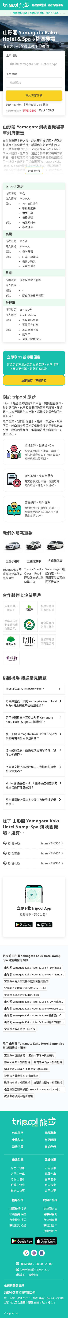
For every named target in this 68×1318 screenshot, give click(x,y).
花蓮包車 (50, 1174)
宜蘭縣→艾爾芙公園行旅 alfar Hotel (25, 988)
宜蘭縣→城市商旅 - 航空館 (19, 1029)
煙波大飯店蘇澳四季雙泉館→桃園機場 (26, 1069)
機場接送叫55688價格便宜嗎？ (25, 689)
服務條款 (33, 1274)
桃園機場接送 (17, 1209)
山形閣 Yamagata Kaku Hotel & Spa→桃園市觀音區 (34, 1022)
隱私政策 (20, 1274)
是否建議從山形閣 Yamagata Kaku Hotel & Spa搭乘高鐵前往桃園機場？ (31, 703)
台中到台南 (50, 1231)
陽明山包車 (18, 1179)
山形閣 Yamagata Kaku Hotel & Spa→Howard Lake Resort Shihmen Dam (34, 1008)
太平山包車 (18, 1174)
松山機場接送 (17, 1214)
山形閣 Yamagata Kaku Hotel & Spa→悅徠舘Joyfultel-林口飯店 (34, 1015)
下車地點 (11, 74)
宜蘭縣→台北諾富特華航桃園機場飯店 (26, 981)
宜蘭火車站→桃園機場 (41, 1055)
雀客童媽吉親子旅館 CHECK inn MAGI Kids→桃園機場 (34, 1089)
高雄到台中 (50, 1225)
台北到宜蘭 (50, 1220)
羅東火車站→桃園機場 (17, 1062)
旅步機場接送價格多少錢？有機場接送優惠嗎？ (31, 802)
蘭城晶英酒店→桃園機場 (48, 1062)
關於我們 (50, 1147)
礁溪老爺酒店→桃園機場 (18, 1096)
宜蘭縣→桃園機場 (14, 1055)
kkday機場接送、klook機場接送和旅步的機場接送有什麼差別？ (31, 785)
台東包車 (50, 1185)
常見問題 (50, 1140)
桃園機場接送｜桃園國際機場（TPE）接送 (35, 13)
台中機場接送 (17, 1220)
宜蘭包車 (50, 1168)
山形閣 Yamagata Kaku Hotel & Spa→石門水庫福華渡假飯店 (34, 1001)
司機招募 (17, 1147)
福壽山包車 (18, 1190)
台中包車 (50, 1179)
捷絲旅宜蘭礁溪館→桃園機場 (21, 1075)
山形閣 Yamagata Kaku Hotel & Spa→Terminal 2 (32, 967)
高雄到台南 (50, 1209)
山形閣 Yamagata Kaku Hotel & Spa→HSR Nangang (34, 974)
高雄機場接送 (17, 1225)
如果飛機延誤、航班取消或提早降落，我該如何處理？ (31, 753)
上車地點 (11, 55)
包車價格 (17, 1133)
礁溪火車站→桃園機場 (17, 1082)
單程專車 (50, 1133)
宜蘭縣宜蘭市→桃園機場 (48, 1082)
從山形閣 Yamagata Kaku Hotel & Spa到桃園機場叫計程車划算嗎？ (31, 736)
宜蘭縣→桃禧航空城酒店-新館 (21, 995)
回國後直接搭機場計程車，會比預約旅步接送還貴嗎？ (31, 769)
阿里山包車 (18, 1168)
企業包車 (17, 1140)
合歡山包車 (18, 1185)
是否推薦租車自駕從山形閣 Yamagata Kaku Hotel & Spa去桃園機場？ (29, 720)
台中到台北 (50, 1214)
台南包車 (50, 1190)
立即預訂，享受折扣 (34, 380)
